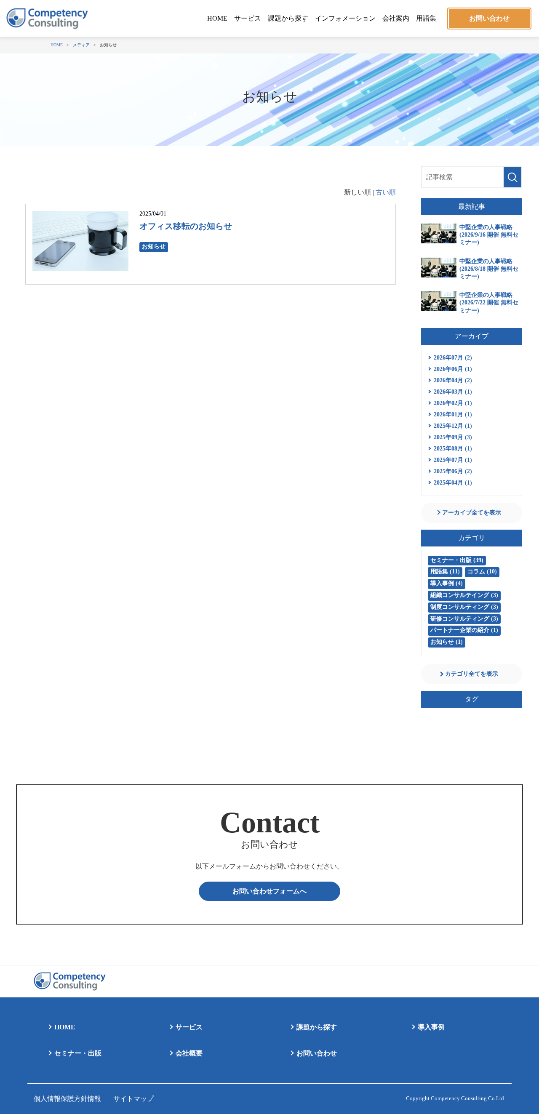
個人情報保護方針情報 (67, 1098)
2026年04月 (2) (453, 380)
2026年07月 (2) (453, 357)
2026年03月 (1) (453, 392)
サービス (247, 18)
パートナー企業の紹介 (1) (464, 630)
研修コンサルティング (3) (464, 619)
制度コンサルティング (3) (464, 607)
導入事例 (431, 1027)
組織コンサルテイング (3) (464, 595)
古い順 (386, 192)
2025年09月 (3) (453, 437)
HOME (217, 18)
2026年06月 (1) (453, 369)
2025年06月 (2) (453, 471)
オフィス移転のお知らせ (185, 226)
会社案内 (395, 18)
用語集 (426, 18)
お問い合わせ (489, 18)
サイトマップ (133, 1098)
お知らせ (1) (446, 642)
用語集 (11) (445, 571)
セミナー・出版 (77, 1053)
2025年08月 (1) (453, 448)
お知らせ (153, 246)
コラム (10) (482, 571)
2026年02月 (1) (453, 403)
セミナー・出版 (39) (456, 560)
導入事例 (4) (446, 583)
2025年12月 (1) (453, 426)
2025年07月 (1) (453, 460)
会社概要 (189, 1053)
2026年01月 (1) (453, 414)
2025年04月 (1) (453, 483)
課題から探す (288, 18)
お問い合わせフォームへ (269, 891)
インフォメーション (345, 18)
